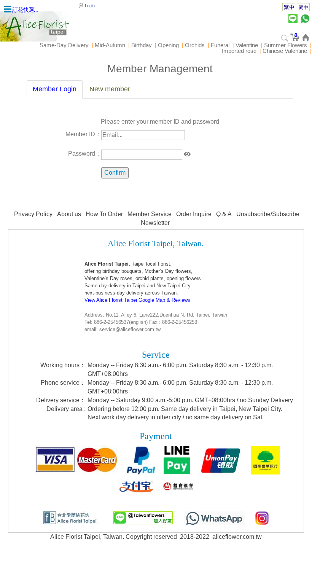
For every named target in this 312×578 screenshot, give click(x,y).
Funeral (220, 45)
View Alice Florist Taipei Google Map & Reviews (137, 300)
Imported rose (239, 51)
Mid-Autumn (110, 45)
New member (109, 89)
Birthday (141, 45)
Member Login (54, 89)
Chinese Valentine (285, 51)
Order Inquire (194, 214)
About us (69, 214)
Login (90, 5)
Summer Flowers (285, 45)
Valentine (247, 45)
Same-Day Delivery (64, 45)
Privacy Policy (33, 214)
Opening (168, 45)
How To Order (104, 214)
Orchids (195, 45)
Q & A (224, 214)
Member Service (149, 214)
